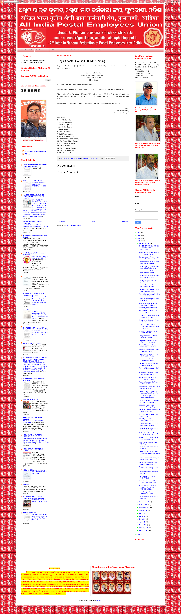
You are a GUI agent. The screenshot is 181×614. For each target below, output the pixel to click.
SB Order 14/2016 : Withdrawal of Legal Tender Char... (149, 410)
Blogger (98, 600)
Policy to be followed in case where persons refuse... (148, 341)
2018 (139, 235)
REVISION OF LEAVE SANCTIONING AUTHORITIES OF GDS (39, 184)
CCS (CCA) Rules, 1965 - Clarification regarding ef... (148, 406)
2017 (139, 238)
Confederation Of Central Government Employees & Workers (35, 165)
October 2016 (143, 505)
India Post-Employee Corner (98, 50)
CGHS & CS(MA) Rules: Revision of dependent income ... (149, 396)
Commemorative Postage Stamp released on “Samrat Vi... (149, 258)
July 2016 (142, 513)
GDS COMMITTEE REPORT (148, 308)
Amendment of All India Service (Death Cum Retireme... (149, 253)
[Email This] (106, 158)
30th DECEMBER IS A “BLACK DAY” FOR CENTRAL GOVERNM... (149, 247)
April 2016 (142, 522)
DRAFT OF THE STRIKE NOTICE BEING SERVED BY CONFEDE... (149, 326)
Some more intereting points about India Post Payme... (148, 304)
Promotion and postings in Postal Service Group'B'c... (149, 387)
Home (93, 221)
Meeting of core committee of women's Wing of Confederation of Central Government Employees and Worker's (40, 300)
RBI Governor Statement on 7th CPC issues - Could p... (149, 378)
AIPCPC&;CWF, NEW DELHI (32, 343)
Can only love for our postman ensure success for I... (148, 364)
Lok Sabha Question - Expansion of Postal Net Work (149, 492)
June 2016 (142, 516)
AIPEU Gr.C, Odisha (57, 50)
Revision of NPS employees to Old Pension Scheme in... (148, 438)
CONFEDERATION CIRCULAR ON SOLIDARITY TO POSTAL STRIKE (40, 332)
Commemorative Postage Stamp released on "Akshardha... (149, 262)
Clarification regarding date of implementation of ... (148, 429)
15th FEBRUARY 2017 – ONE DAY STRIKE (148, 311)
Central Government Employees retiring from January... (149, 458)
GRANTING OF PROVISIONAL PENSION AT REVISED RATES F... (149, 453)
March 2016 (143, 525)
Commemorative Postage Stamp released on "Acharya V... (149, 267)
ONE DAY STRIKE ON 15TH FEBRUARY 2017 (148, 332)
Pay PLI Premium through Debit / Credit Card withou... (149, 295)
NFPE (31, 50)
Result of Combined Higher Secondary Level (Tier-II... (148, 346)
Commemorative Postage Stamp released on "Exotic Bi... (149, 271)
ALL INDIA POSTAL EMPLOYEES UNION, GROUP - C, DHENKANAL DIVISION (34, 196)
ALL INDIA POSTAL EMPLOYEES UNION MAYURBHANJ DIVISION (34, 497)
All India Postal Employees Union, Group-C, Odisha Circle (33, 294)
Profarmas (113, 50)
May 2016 (142, 519)
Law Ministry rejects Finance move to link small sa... (148, 285)
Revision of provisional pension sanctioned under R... (148, 468)
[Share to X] (110, 158)
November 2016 (144, 502)
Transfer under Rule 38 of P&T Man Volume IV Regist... (148, 424)
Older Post (125, 221)
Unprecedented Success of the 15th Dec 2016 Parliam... (148, 355)
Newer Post (61, 221)
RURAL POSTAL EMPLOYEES (32, 181)
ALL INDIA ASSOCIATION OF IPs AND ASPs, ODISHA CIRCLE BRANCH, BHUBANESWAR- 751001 (35, 359)
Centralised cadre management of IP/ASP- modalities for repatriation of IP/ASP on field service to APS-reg (40, 315)
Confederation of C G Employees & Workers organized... (149, 359)
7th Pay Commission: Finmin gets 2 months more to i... (149, 433)
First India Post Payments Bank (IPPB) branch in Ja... (149, 316)
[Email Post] (102, 158)
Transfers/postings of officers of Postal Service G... (149, 383)
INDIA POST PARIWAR (30, 512)
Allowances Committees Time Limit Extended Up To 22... (148, 373)
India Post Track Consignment (77, 50)
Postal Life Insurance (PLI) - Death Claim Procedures (148, 481)
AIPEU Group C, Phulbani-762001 (35, 151)
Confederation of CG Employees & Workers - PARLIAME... (149, 401)
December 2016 (144, 243)
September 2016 (144, 507)
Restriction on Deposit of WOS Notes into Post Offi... (149, 321)
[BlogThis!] (108, 158)
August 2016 (143, 510)
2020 (139, 232)
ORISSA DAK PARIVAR (30, 400)
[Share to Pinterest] (114, 158)
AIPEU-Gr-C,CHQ (42, 50)
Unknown (27, 154)
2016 (139, 241)
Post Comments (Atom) (73, 225)
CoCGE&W (22, 50)
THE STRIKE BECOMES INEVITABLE (147, 477)
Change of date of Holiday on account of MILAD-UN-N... (148, 392)
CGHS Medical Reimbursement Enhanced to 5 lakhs (148, 420)
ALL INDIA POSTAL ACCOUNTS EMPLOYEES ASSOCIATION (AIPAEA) (35, 328)
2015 (139, 534)
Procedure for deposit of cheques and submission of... (149, 350)
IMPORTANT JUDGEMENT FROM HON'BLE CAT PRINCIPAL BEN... (147, 487)
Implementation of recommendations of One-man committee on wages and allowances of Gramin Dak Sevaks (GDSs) (36, 440)
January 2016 (143, 530)
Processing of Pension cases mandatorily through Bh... (148, 463)
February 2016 (144, 527)
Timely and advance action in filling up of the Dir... (148, 336)
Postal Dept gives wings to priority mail (147, 281)
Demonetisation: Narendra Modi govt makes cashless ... (149, 290)
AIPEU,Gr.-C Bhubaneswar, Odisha (34, 470)
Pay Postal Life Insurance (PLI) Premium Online (149, 369)
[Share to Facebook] (112, 158)
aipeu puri (26, 484)
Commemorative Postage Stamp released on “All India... (149, 276)
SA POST (26, 309)
